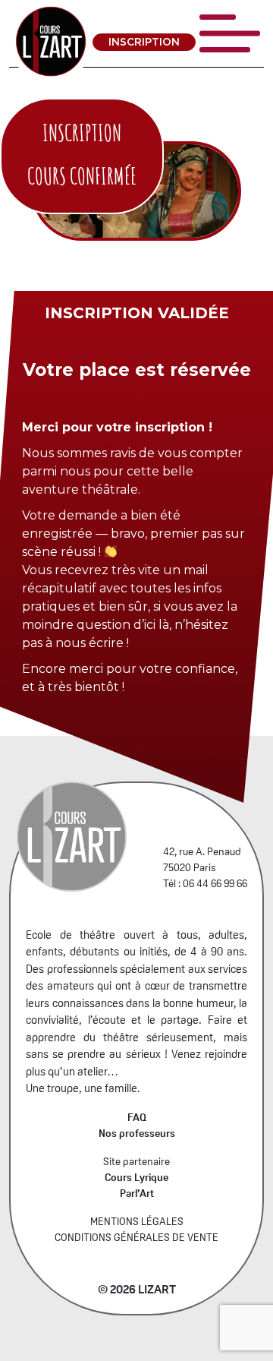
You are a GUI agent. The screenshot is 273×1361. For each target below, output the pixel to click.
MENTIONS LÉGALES (137, 1221)
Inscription (144, 42)
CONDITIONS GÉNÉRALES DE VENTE (136, 1237)
